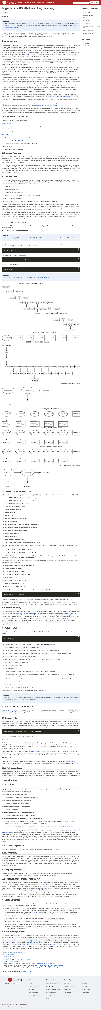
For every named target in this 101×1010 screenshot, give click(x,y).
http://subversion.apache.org (17, 952)
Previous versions (51, 992)
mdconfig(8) (68, 615)
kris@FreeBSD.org (8, 942)
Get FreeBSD (27, 2)
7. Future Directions (88, 30)
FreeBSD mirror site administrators (32, 838)
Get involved (67, 983)
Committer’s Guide (43, 244)
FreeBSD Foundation (34, 986)
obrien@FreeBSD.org (59, 941)
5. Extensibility (86, 23)
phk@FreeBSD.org (54, 944)
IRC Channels (67, 992)
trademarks (6, 12)
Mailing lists (67, 989)
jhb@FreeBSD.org (32, 942)
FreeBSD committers (31, 54)
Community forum (69, 986)
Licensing (84, 986)
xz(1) (32, 99)
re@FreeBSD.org (38, 182)
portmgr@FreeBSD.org (13, 712)
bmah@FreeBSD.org (11, 941)
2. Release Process (88, 15)
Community (49, 2)
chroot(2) (36, 912)
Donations (85, 983)
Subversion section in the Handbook (27, 613)
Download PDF (88, 43)
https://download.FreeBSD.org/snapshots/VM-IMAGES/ (61, 96)
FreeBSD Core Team (8, 956)
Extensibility (5, 135)
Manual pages (50, 986)
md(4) (67, 613)
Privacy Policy (86, 989)
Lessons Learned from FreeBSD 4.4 (12, 141)
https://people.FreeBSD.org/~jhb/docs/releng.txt (46, 967)
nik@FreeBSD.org (34, 941)
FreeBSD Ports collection (11, 710)
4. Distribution (86, 20)
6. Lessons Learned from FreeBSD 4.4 (91, 26)
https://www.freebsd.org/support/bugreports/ (45, 105)
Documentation (38, 2)
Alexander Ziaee (26, 971)
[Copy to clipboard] (78, 249)
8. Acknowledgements (88, 33)
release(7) (62, 620)
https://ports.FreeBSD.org (25, 960)
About (19, 2)
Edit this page (88, 45)
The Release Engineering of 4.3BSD (45, 963)
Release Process (6, 123)
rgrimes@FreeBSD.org (26, 944)
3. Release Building (88, 18)
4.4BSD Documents (51, 995)
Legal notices (85, 992)
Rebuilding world (7, 958)
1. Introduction (86, 12)
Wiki (47, 999)
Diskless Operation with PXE (11, 961)
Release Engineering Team (47, 277)
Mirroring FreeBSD (64, 826)
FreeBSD (31, 983)
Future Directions (7, 146)
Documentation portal (52, 983)
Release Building (6, 129)
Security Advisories (34, 995)
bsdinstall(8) (44, 725)
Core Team (9, 56)
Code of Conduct (33, 992)
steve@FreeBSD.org (65, 939)
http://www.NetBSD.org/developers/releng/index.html (48, 965)
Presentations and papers (53, 989)
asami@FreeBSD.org (41, 939)
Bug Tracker (67, 995)
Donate (94, 3)
